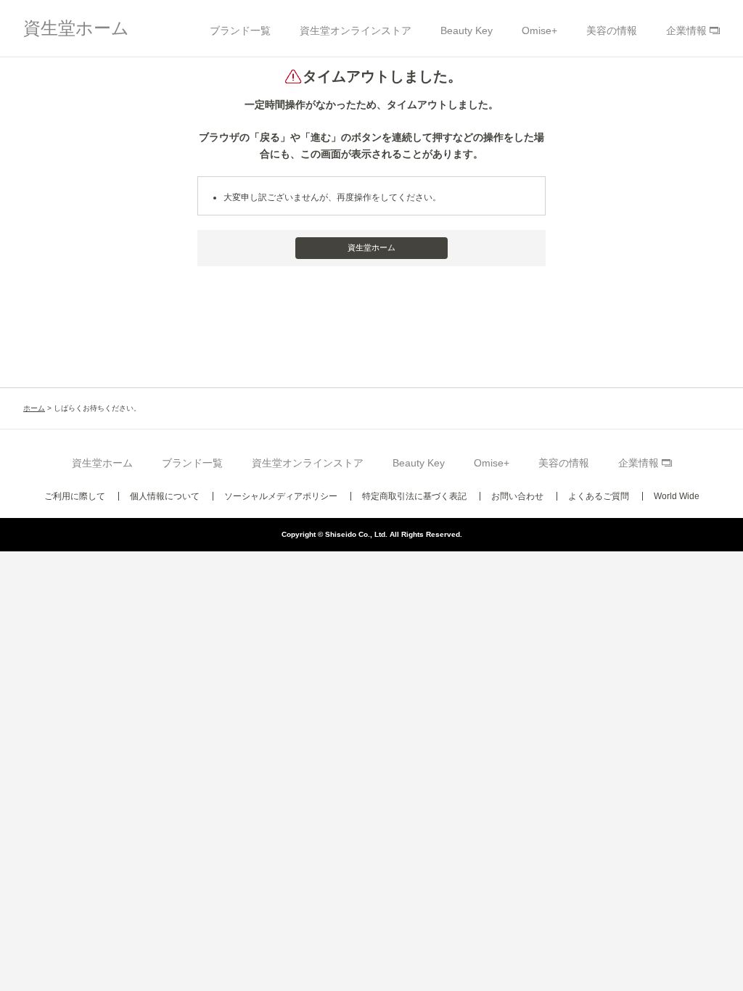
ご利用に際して (74, 496)
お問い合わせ (517, 496)
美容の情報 (611, 30)
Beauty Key (466, 30)
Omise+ (539, 30)
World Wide (676, 496)
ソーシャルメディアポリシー (280, 496)
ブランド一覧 (240, 30)
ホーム (34, 408)
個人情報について (165, 496)
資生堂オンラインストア (355, 30)
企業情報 (686, 30)
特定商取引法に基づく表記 (414, 496)
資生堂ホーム (76, 28)
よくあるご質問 (598, 496)
